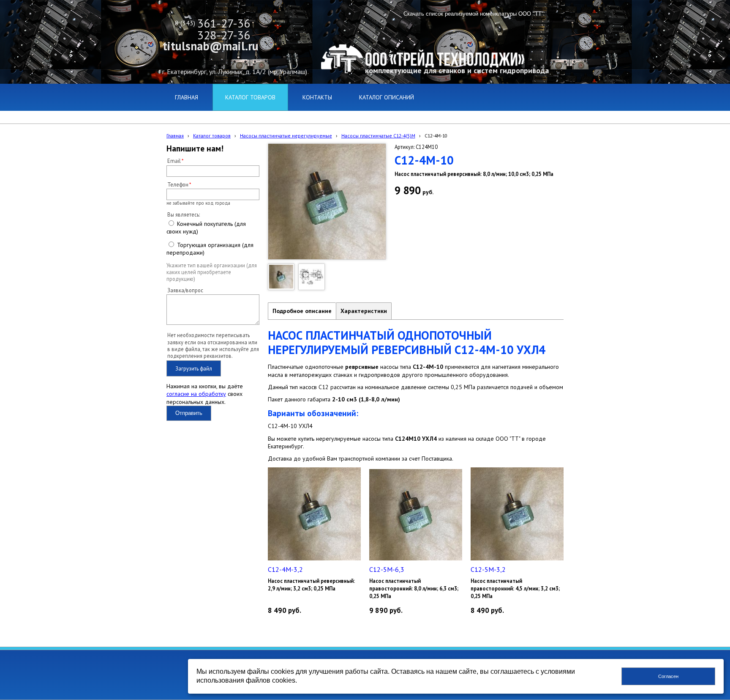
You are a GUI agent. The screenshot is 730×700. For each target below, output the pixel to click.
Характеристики (363, 311)
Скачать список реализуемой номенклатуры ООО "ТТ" (473, 14)
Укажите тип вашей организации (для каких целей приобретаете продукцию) (211, 272)
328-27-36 (223, 35)
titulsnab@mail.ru (211, 46)
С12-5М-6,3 (386, 569)
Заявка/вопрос (185, 290)
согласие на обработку (196, 394)
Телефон (177, 184)
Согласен (668, 676)
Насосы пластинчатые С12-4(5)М (378, 135)
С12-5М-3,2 (488, 569)
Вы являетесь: (183, 214)
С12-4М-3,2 (285, 569)
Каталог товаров (212, 135)
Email (174, 160)
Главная (175, 135)
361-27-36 (223, 23)
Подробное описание (302, 311)
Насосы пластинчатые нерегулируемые (286, 135)
